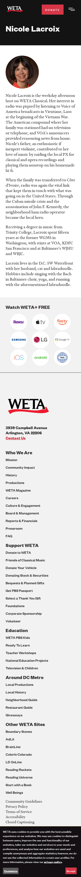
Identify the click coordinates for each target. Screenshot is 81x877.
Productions (15, 482)
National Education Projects (27, 660)
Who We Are (19, 452)
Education (17, 630)
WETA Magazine (18, 490)
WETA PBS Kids (18, 637)
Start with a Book (19, 784)
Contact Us (16, 437)
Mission (11, 459)
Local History (16, 692)
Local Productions (19, 684)
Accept (70, 871)
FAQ (9, 536)
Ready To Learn (18, 645)
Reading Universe (19, 777)
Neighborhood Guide (21, 699)
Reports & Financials (21, 520)
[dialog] (40, 851)
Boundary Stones (19, 731)
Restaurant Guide (19, 707)
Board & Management (22, 513)
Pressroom (14, 528)
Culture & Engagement (23, 505)
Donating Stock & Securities (27, 575)
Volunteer (13, 621)
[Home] (15, 9)
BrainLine (13, 746)
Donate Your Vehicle (21, 567)
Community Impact (20, 467)
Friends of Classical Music (25, 560)
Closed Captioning (20, 821)
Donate (52, 9)
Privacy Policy (17, 806)
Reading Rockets (19, 769)
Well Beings (14, 792)
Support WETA (22, 545)
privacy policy (53, 862)
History (11, 475)
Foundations (15, 605)
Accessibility (15, 816)
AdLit (10, 739)
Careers (12, 497)
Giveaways (14, 715)
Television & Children (22, 668)
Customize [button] (10, 871)
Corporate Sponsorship (24, 613)
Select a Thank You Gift (23, 598)
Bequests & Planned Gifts (25, 583)
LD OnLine (14, 762)
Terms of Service (19, 811)
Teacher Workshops (21, 652)
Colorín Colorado (19, 754)
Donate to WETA (18, 552)
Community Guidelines (24, 801)
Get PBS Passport (19, 590)
